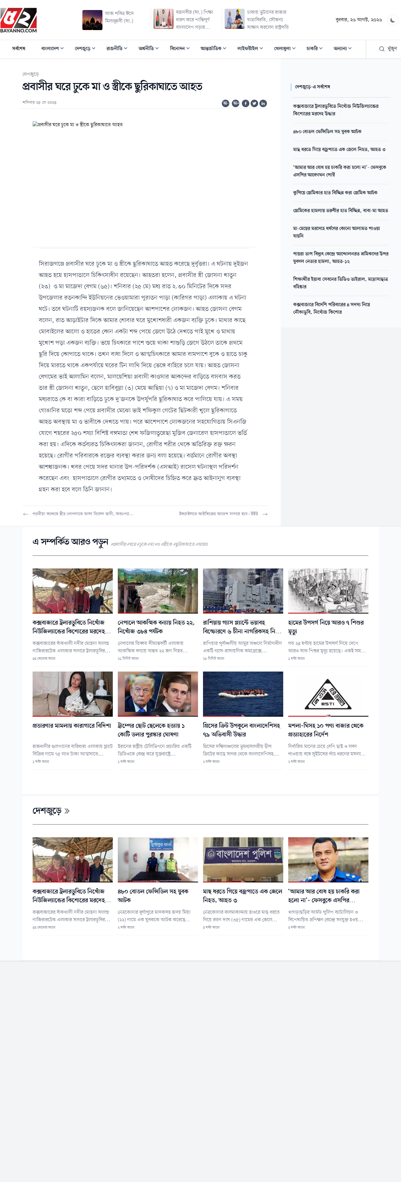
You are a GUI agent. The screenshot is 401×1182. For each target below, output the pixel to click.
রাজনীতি (119, 49)
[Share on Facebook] (245, 103)
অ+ (236, 103)
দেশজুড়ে (87, 49)
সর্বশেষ (18, 48)
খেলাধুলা (286, 49)
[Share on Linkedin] (263, 103)
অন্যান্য (345, 49)
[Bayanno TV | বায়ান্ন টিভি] (18, 20)
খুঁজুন (392, 48)
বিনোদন (182, 49)
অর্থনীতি (150, 49)
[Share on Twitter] (254, 103)
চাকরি (316, 49)
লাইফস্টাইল (252, 49)
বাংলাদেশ (54, 49)
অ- (226, 103)
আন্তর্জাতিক (215, 49)
